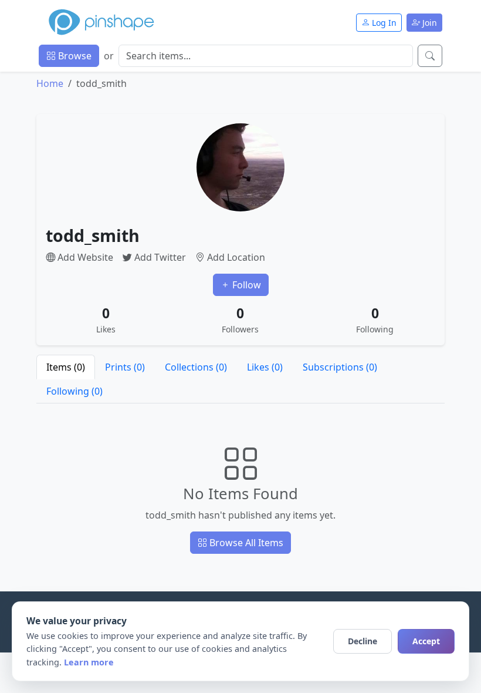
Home (49, 83)
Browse (74, 55)
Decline (362, 641)
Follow (245, 284)
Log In (383, 22)
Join (428, 22)
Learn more (89, 662)
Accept (426, 641)
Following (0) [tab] (74, 391)
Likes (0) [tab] (265, 367)
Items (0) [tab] (65, 367)
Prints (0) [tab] (125, 367)
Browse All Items (245, 542)
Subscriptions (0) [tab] (340, 367)
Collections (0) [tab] (196, 367)
